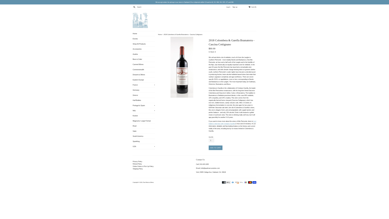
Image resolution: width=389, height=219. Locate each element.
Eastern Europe (138, 80)
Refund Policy (137, 164)
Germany (136, 90)
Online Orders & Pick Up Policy (143, 166)
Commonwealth (138, 69)
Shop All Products (139, 44)
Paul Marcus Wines (148, 182)
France (144, 85)
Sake (134, 131)
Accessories (137, 49)
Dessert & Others (139, 75)
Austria (135, 54)
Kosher (135, 116)
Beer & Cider (137, 59)
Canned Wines (138, 64)
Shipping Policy (138, 169)
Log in (228, 7)
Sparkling (136, 141)
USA (144, 146)
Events (135, 39)
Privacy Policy (137, 161)
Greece (135, 95)
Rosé (135, 126)
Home (135, 33)
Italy (144, 110)
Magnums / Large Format (142, 121)
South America (138, 136)
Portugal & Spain (144, 105)
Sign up (234, 7)
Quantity (211, 137)
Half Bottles (137, 100)
